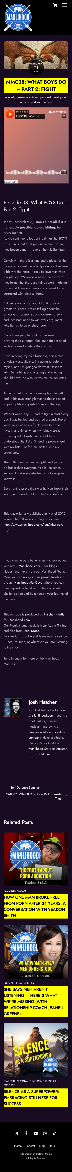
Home (18, 1146)
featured (9, 97)
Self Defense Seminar (25, 787)
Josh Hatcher (43, 702)
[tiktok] (54, 1133)
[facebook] (26, 1133)
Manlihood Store (40, 748)
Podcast (30, 1146)
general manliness (27, 97)
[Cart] (55, 5)
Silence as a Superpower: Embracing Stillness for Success (31, 1097)
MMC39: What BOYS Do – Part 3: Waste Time (34, 796)
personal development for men (37, 1081)
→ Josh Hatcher (39, 754)
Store (52, 1146)
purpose (47, 102)
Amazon (61, 748)
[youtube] (36, 1133)
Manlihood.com (43, 715)
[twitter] (17, 1133)
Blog (42, 1146)
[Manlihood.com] (18, 30)
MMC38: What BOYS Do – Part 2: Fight (36, 85)
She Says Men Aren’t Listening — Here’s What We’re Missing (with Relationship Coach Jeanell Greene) (34, 1001)
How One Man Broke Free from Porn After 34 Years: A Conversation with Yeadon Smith (35, 906)
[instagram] (45, 1133)
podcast (36, 102)
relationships (25, 983)
